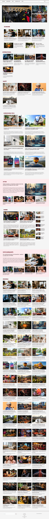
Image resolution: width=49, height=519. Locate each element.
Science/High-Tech (17, 1)
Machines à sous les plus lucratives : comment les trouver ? (43, 225)
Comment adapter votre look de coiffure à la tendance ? (29, 203)
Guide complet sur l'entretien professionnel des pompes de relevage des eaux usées (34, 149)
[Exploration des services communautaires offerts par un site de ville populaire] (27, 233)
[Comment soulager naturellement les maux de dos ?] (41, 56)
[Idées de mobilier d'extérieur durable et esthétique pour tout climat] (30, 45)
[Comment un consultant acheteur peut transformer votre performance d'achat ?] (8, 269)
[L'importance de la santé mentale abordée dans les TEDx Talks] (24, 392)
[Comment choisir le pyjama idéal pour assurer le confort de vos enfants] (39, 338)
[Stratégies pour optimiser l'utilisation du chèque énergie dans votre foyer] (8, 45)
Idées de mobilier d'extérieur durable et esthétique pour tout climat (40, 45)
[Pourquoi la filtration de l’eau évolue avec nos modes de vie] (14, 120)
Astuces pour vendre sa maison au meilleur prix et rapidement (24, 492)
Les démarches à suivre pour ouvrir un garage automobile (39, 492)
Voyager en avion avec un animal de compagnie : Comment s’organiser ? (24, 505)
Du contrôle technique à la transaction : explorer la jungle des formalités (10, 38)
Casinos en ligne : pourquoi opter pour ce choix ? (39, 452)
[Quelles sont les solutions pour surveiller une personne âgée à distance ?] (39, 499)
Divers (22, 1)
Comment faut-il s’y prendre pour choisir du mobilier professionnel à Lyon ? (43, 229)
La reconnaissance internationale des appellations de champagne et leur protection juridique (39, 385)
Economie (3, 1)
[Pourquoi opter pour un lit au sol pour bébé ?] (38, 233)
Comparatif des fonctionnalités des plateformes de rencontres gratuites (14, 169)
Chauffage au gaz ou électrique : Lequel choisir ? (9, 505)
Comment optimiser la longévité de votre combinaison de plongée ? (10, 10)
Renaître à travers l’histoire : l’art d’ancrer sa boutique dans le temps (24, 38)
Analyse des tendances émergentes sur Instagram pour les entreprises (9, 398)
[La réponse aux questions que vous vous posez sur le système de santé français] (10, 100)
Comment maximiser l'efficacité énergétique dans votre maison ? (13, 149)
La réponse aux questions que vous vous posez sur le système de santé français (9, 106)
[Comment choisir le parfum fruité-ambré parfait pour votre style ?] (27, 215)
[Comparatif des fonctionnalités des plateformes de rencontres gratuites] (14, 161)
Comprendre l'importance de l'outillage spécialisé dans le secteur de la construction (38, 411)
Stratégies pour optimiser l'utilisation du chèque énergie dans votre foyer (18, 44)
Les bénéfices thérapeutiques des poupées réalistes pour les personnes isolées (39, 93)
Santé (13, 1)
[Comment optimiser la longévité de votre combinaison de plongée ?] (11, 215)
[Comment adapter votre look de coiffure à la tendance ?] (30, 199)
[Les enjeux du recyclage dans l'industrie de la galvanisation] (30, 56)
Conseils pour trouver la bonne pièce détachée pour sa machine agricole (24, 425)
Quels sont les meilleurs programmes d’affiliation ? (42, 238)
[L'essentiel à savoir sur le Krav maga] (10, 486)
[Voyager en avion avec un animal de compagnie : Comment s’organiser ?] (24, 499)
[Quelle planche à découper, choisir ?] (19, 199)
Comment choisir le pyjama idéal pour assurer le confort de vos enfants (10, 92)
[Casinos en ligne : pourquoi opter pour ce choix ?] (39, 446)
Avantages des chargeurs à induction (8, 74)
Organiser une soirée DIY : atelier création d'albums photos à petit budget (9, 385)
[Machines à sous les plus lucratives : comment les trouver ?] (38, 225)
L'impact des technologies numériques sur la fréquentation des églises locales (33, 128)
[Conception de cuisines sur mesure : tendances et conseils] (38, 212)
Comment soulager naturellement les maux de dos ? (41, 61)
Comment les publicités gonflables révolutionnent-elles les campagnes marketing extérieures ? (38, 371)
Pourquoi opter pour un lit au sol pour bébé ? (42, 233)
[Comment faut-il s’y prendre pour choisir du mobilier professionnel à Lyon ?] (38, 229)
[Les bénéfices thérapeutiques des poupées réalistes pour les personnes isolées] (10, 405)
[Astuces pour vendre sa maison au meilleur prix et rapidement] (24, 486)
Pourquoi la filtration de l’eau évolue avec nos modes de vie (13, 128)
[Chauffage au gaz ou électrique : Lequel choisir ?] (10, 499)
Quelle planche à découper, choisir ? (18, 203)
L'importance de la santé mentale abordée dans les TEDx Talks (24, 92)
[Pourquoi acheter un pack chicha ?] (38, 221)
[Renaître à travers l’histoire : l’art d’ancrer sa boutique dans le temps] (39, 284)
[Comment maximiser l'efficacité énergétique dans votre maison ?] (14, 141)
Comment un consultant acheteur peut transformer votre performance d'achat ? (39, 10)
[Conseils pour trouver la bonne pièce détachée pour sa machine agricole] (24, 419)
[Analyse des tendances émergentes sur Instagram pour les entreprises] (10, 392)
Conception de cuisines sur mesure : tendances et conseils (42, 213)
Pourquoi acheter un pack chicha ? (43, 220)
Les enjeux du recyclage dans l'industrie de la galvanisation (29, 61)
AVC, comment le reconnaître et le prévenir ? (24, 479)
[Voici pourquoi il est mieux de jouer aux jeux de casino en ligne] (30, 269)
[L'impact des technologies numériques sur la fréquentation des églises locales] (35, 120)
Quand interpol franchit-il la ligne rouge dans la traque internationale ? (8, 61)
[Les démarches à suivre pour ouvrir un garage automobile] (39, 486)
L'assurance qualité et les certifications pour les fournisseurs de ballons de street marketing (39, 19)
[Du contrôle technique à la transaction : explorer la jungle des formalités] (35, 260)
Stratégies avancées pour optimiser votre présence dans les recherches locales (38, 358)
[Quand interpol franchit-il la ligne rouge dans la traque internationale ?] (8, 56)
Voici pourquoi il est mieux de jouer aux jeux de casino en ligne (30, 273)
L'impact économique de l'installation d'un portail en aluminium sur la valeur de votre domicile (9, 425)
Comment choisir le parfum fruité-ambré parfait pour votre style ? (26, 222)
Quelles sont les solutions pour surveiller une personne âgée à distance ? (37, 506)
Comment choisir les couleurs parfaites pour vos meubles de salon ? (11, 239)
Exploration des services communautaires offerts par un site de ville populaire (27, 239)
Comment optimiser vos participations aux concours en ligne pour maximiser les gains (24, 344)
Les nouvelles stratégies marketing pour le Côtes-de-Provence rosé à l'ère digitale (24, 385)
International (8, 1)
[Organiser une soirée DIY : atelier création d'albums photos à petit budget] (10, 378)
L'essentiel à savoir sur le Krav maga (9, 491)
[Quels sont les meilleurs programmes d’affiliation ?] (38, 238)
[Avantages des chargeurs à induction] (8, 69)
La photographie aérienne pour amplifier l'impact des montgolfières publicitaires (34, 169)
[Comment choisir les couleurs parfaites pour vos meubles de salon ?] (11, 233)
